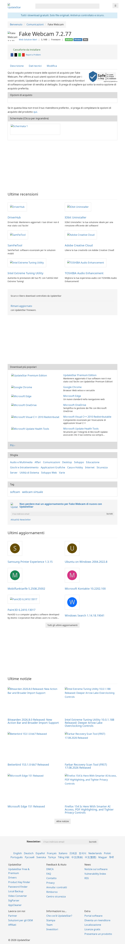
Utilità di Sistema (29, 472)
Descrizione (17, 66)
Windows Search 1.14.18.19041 (84, 615)
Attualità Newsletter (21, 519)
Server (14, 472)
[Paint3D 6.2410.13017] (23, 599)
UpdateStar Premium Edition (79, 375)
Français (52, 853)
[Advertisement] (62, 164)
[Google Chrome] (22, 387)
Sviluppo (79, 462)
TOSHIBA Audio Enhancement (84, 273)
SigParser (13, 900)
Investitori (52, 929)
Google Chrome (72, 387)
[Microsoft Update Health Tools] (30, 428)
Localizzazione (92, 924)
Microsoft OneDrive (74, 405)
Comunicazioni (51, 462)
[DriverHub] (17, 207)
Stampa (50, 920)
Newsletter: (34, 841)
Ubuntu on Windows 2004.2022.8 (86, 561)
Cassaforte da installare (26, 49)
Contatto (51, 878)
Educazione (92, 462)
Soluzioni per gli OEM (20, 920)
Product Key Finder (19, 882)
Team (49, 924)
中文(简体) (77, 857)
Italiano (63, 853)
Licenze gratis (92, 929)
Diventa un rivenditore (97, 920)
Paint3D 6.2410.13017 (21, 610)
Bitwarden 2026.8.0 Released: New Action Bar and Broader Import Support (33, 721)
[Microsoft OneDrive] (24, 405)
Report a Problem (33, 54)
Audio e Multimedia (21, 462)
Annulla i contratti (56, 887)
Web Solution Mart (28, 39)
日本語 (73, 853)
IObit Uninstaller (75, 217)
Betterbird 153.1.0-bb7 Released (28, 764)
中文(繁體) (90, 857)
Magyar (102, 857)
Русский (29, 857)
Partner (12, 915)
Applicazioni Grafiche (53, 467)
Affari (38, 462)
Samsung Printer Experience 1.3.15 (30, 561)
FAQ (48, 873)
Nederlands (95, 853)
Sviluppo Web (49, 472)
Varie (62, 472)
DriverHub (14, 217)
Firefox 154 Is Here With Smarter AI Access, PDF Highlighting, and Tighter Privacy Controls (89, 809)
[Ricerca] (96, 6)
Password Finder (18, 886)
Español (40, 853)
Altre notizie (62, 821)
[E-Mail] (23, 54)
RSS (86, 878)
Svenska (41, 857)
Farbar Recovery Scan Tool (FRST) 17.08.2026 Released (86, 766)
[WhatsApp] (19, 54)
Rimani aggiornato (21, 306)
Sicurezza (102, 467)
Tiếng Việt (63, 857)
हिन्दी (111, 857)
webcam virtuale (32, 492)
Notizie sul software (95, 869)
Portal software (93, 915)
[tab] (17, 65)
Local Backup (15, 891)
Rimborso (52, 892)
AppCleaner (15, 905)
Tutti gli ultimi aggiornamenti (62, 625)
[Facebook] (12, 54)
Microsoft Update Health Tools (81, 428)
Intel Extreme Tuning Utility (25, 273)
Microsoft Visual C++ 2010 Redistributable (87, 416)
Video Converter (17, 896)
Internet (90, 467)
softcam (15, 492)
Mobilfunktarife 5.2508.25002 (26, 588)
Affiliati (12, 924)
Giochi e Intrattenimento (24, 467)
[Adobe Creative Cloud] (81, 234)
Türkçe (52, 857)
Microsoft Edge (72, 396)
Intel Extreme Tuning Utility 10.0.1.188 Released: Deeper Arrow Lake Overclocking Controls (89, 723)
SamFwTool (15, 245)
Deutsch (29, 853)
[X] (16, 54)
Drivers (12, 877)
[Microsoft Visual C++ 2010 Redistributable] (36, 416)
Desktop (67, 462)
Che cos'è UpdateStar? (59, 915)
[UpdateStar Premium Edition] (29, 375)
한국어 (82, 853)
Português (17, 857)
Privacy (50, 882)
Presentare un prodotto (98, 934)
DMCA (50, 869)
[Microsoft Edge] (22, 396)
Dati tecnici (35, 66)
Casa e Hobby (75, 467)
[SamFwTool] (18, 234)
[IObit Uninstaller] (78, 207)
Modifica (52, 66)
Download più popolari (23, 367)
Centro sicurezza (56, 896)
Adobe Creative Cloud (79, 245)
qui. (35, 111)
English (17, 853)
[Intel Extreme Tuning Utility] (27, 262)
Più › (12, 445)
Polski (107, 853)
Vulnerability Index (95, 873)
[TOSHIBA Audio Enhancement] (85, 262)
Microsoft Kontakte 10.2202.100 (85, 588)
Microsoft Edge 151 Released (26, 806)
